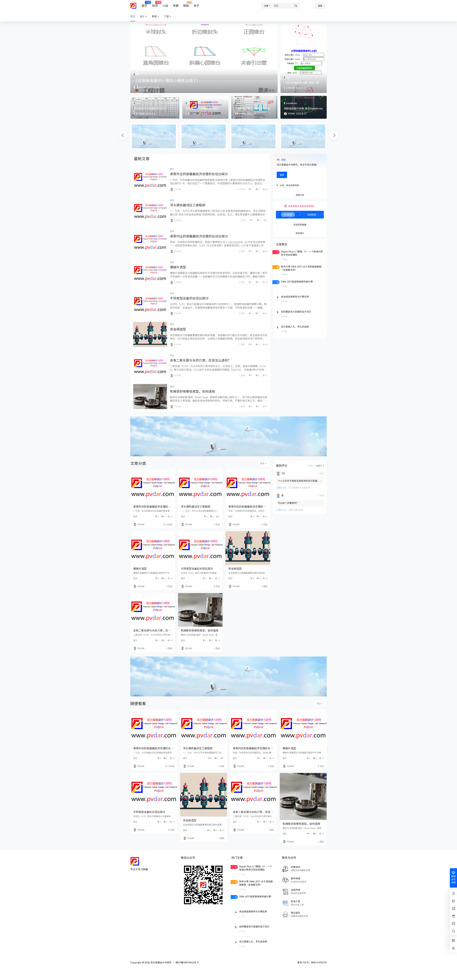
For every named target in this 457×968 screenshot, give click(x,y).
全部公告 (300, 195)
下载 (166, 16)
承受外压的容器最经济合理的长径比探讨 (199, 174)
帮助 (186, 4)
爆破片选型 (178, 267)
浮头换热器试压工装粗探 (187, 205)
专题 (176, 5)
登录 (320, 6)
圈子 (144, 4)
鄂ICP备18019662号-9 (187, 962)
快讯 (155, 4)
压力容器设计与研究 (160, 962)
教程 (154, 16)
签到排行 (300, 233)
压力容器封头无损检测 (299, 488)
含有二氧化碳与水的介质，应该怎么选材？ (200, 360)
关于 (196, 5)
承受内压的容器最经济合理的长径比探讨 (199, 236)
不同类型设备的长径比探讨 (189, 298)
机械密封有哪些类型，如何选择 (192, 391)
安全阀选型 (178, 329)
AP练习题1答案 (295, 510)
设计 (142, 16)
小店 (165, 5)
